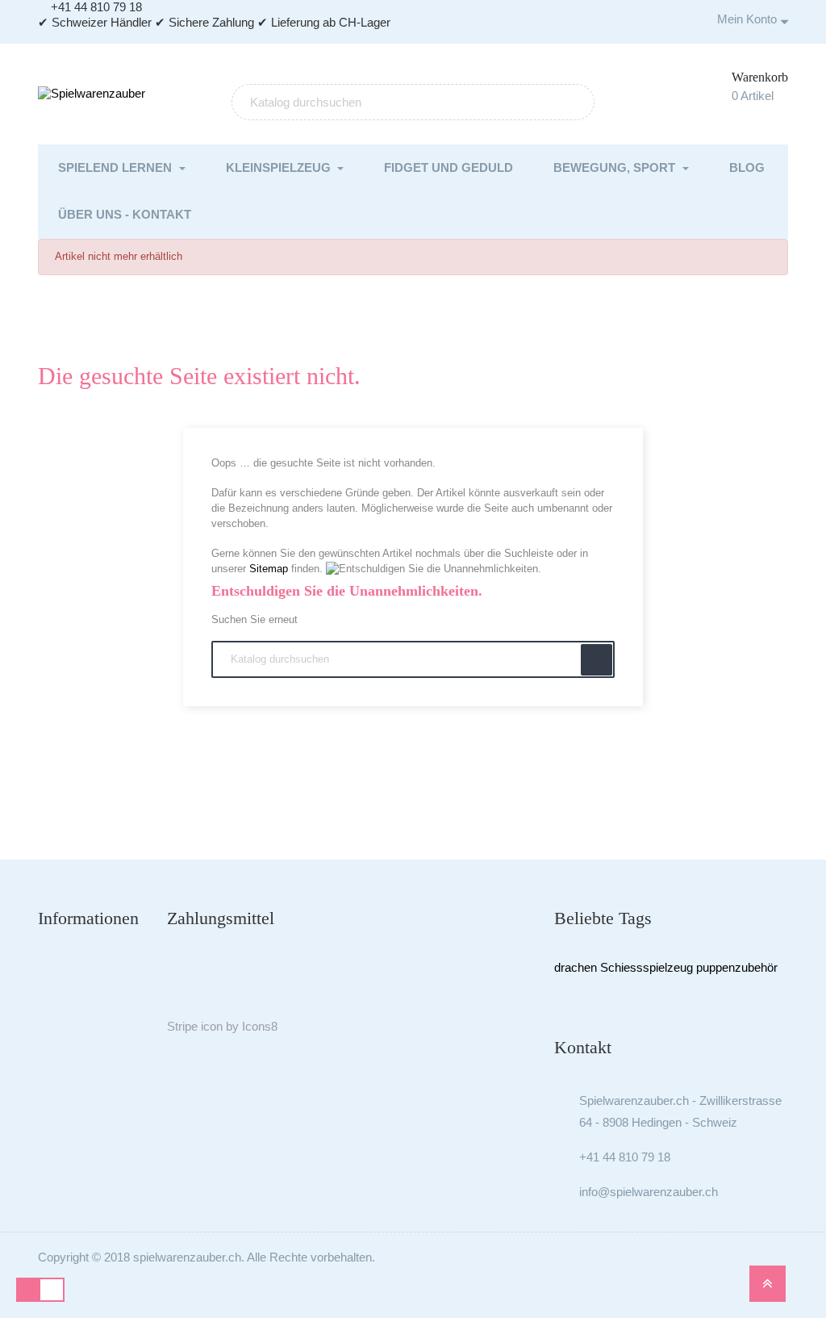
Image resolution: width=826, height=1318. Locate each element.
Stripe (182, 1026)
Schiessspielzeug (646, 967)
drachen (575, 967)
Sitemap (268, 569)
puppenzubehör (737, 967)
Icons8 (259, 1026)
